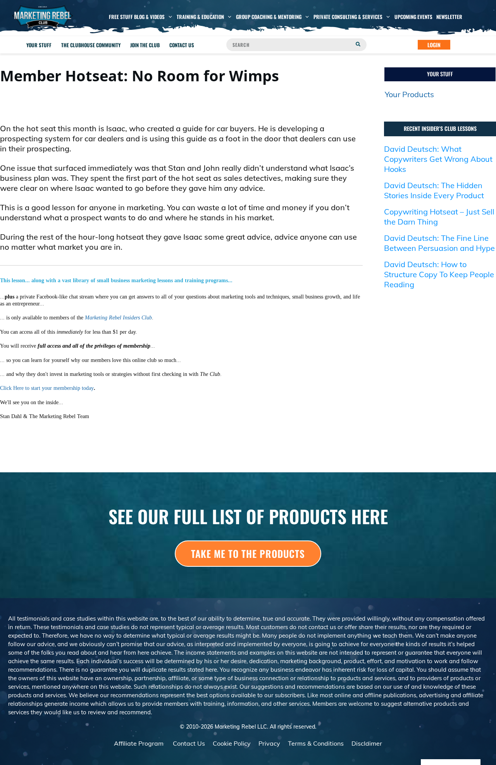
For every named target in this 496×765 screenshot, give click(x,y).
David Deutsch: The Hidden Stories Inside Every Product (434, 190)
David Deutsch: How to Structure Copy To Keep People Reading (439, 274)
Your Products (409, 94)
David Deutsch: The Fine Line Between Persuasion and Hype (439, 243)
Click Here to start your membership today (47, 388)
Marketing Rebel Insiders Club (118, 318)
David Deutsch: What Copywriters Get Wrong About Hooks (438, 159)
